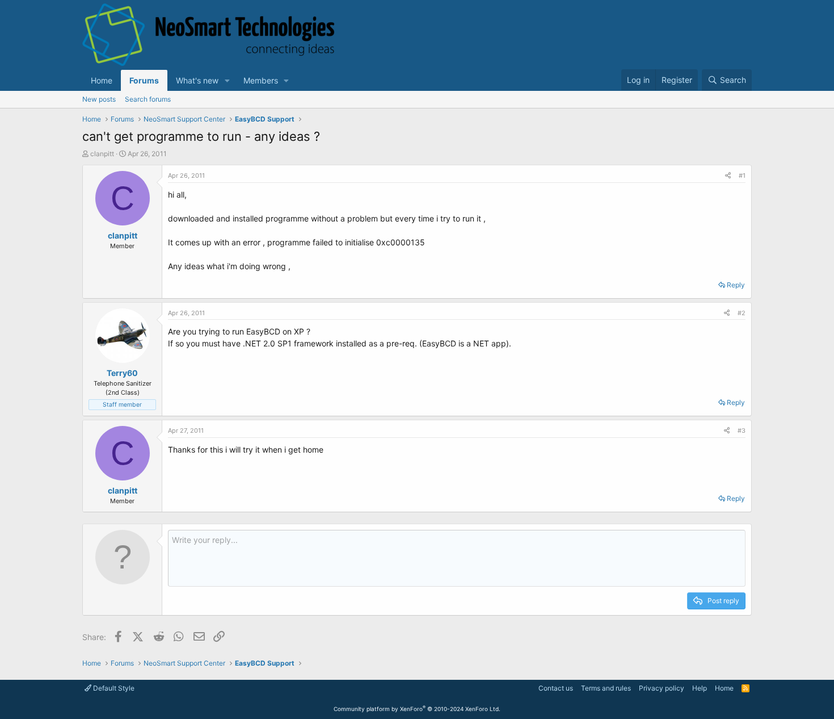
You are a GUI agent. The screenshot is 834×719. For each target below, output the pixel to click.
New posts (99, 99)
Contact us (555, 688)
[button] (227, 80)
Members (260, 80)
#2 (741, 313)
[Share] (728, 175)
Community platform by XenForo (417, 708)
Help (699, 688)
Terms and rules (606, 688)
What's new (197, 80)
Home (101, 80)
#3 (741, 430)
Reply (736, 285)
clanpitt (102, 153)
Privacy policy (661, 688)
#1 (742, 175)
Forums (144, 80)
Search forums (148, 99)
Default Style (112, 688)
